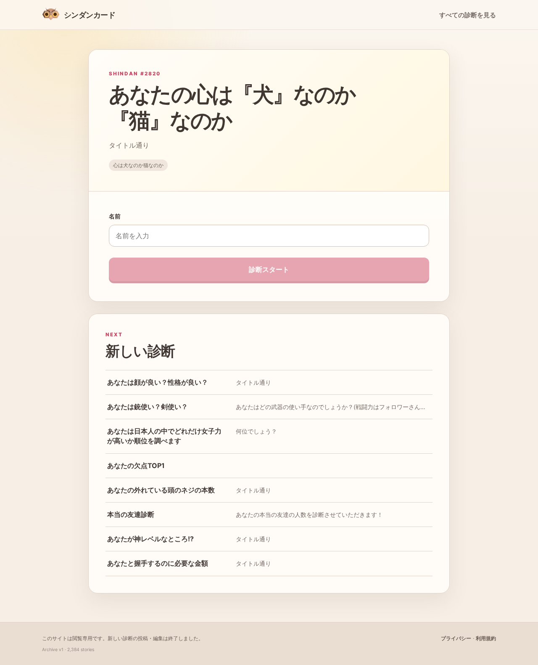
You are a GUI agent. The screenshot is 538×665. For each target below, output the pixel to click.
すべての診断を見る (467, 15)
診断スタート (269, 269)
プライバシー (456, 638)
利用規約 (486, 638)
